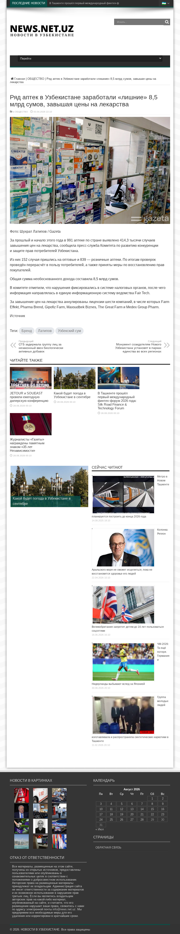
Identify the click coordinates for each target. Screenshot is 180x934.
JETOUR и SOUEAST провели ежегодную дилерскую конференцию (29, 397)
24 (101, 820)
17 (101, 814)
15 (152, 809)
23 (162, 814)
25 (111, 820)
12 (121, 809)
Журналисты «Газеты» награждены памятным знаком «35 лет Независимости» (27, 445)
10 (101, 809)
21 (142, 814)
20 (131, 814)
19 (121, 814)
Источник (17, 316)
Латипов (45, 331)
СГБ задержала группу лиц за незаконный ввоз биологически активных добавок (41, 346)
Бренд (27, 331)
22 (152, 814)
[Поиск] (167, 22)
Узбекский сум (69, 331)
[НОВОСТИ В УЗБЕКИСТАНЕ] (42, 35)
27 (131, 820)
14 (142, 809)
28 (142, 820)
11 (111, 809)
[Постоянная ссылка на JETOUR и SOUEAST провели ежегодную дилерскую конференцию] (31, 388)
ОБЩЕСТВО (35, 79)
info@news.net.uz (64, 909)
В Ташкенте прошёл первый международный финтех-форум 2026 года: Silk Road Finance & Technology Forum (117, 401)
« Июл (99, 829)
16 (162, 809)
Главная (19, 79)
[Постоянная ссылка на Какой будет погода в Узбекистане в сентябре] (74, 388)
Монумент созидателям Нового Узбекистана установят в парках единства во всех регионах (138, 346)
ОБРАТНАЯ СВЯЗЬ (108, 847)
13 (131, 809)
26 (121, 820)
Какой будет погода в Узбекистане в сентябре (72, 395)
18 (111, 814)
